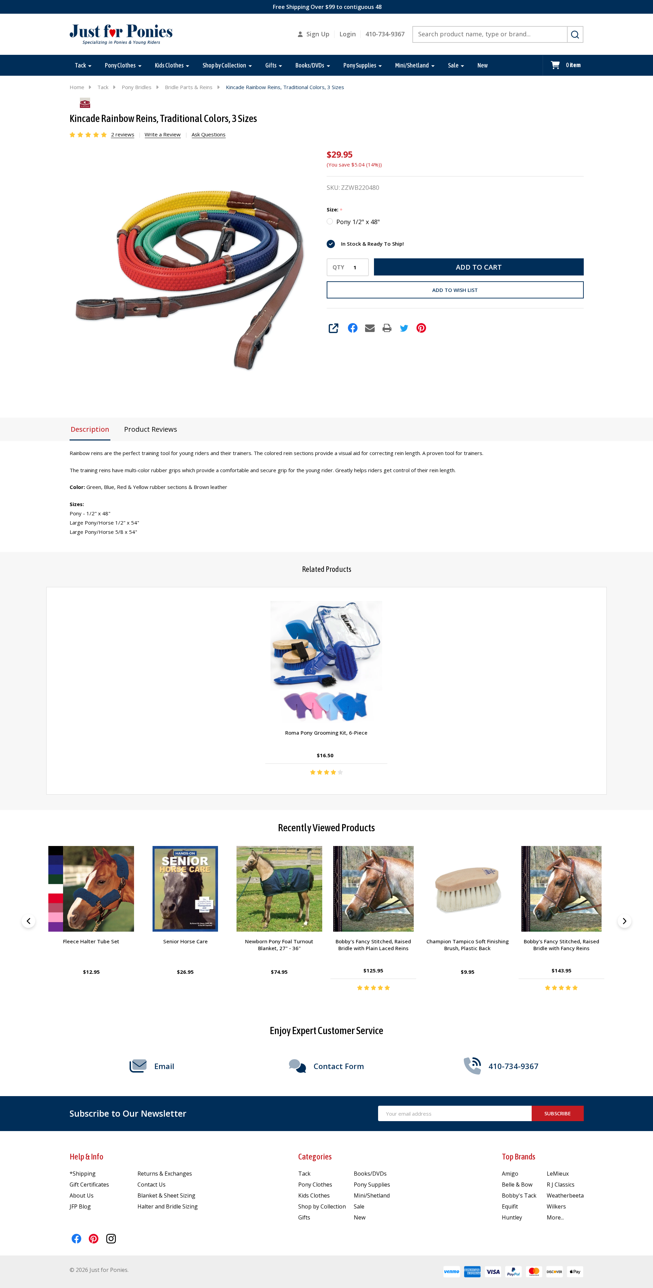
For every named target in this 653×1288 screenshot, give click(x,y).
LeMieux (558, 1173)
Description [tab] (90, 429)
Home (77, 87)
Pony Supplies (359, 65)
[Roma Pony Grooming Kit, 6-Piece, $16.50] (326, 662)
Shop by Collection (224, 65)
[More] (90, 65)
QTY (338, 267)
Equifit (510, 1206)
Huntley (512, 1217)
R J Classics (561, 1184)
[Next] (624, 921)
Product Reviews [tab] (150, 429)
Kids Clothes (169, 65)
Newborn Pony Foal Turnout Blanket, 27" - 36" (279, 945)
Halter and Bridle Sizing (167, 1206)
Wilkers (556, 1206)
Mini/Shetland (412, 65)
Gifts (271, 65)
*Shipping (83, 1173)
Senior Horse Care (185, 941)
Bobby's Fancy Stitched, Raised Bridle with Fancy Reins (561, 945)
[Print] (387, 328)
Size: (335, 209)
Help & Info (87, 1156)
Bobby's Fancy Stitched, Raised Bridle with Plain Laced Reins (373, 945)
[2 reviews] (89, 134)
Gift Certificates (89, 1184)
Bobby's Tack (519, 1195)
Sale (453, 65)
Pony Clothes (120, 65)
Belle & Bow (517, 1184)
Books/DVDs (309, 65)
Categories (315, 1156)
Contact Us (151, 1184)
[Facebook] (353, 328)
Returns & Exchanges (164, 1173)
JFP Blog (80, 1206)
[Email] (370, 328)
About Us (82, 1195)
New (482, 65)
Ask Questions (209, 134)
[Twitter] (404, 328)
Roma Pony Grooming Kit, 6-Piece (327, 732)
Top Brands (518, 1156)
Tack (80, 65)
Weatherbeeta (565, 1195)
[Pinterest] (421, 328)
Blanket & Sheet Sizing (166, 1195)
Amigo (510, 1173)
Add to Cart (479, 267)
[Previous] (28, 921)
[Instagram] (111, 1239)
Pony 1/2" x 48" (358, 222)
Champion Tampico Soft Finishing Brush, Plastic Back (467, 945)
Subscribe (557, 1113)
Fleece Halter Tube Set (91, 941)
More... (555, 1217)
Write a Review (163, 134)
